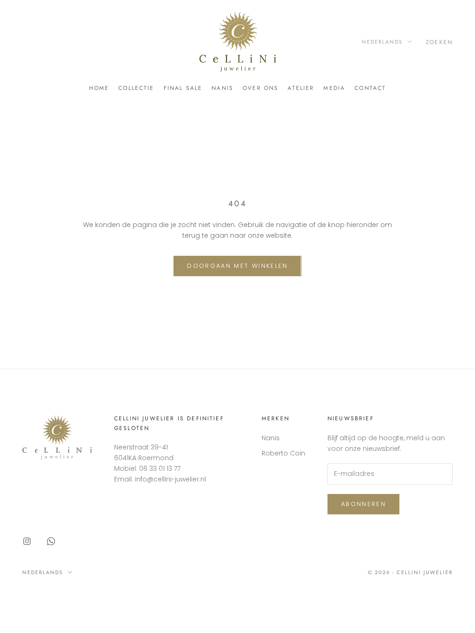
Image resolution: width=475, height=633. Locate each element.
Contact (370, 88)
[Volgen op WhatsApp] (51, 541)
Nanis (222, 88)
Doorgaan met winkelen (237, 265)
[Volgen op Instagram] (27, 541)
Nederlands (382, 41)
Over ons (260, 88)
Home (99, 88)
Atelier (301, 88)
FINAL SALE (183, 88)
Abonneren (363, 504)
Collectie (136, 88)
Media (334, 88)
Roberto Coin (283, 453)
